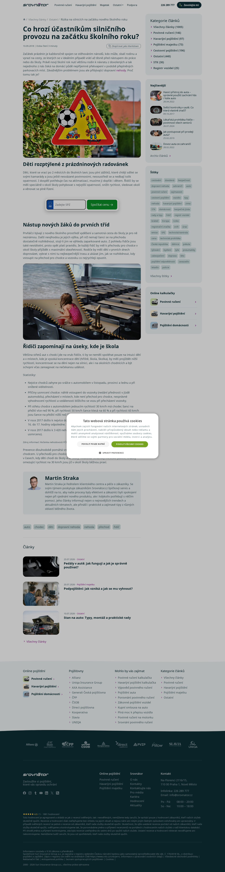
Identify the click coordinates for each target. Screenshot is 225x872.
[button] (112, 453)
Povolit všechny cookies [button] (129, 444)
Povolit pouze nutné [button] (93, 444)
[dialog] (112, 436)
